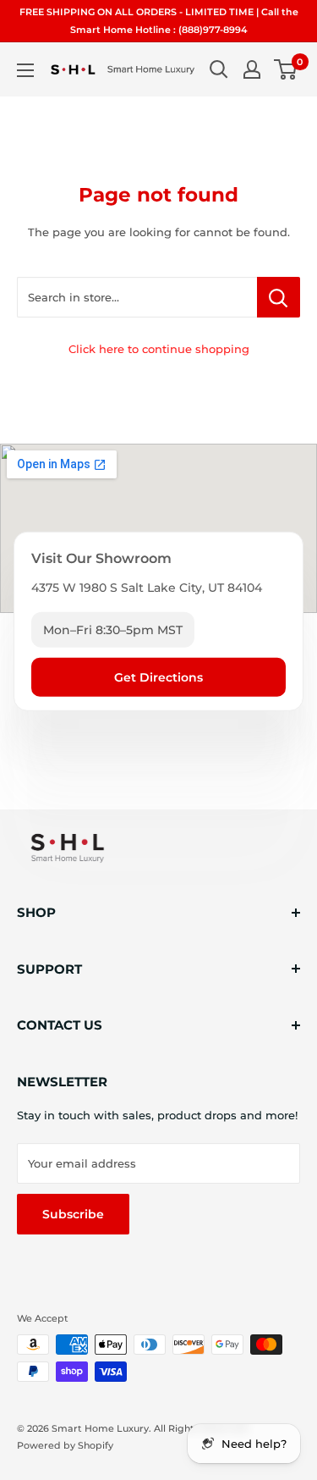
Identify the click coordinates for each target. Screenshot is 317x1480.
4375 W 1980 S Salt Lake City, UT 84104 (146, 587)
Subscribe (73, 1214)
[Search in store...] (278, 297)
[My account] (251, 69)
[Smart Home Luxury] (67, 847)
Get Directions (158, 677)
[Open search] (219, 69)
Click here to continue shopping (158, 349)
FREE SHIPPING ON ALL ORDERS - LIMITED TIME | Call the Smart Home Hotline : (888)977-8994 (158, 21)
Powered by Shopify (65, 1445)
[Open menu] (25, 70)
